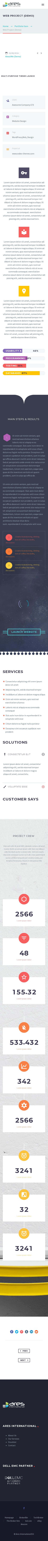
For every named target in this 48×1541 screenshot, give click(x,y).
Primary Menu (42, 5)
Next (23, 1360)
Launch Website (24, 631)
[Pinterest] (21, 1331)
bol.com (28, 1521)
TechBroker (38, 1518)
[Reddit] (36, 1331)
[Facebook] (11, 1331)
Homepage (9, 1518)
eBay (39, 1521)
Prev (25, 1351)
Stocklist (12, 1442)
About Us (12, 1435)
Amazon (24, 1524)
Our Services (13, 1438)
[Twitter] (16, 1331)
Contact (12, 1445)
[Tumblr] (26, 1331)
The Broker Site (13, 1521)
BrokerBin (23, 1518)
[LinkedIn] (31, 1331)
